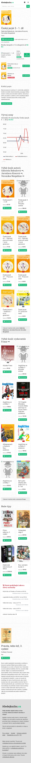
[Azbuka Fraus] (7, 354)
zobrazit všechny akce (9, 614)
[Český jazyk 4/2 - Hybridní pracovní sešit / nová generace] (23, 225)
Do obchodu (27, 55)
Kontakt (13, 733)
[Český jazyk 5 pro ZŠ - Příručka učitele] (23, 188)
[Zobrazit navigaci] (28, 2)
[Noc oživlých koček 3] (23, 554)
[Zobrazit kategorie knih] (24, 2)
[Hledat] (28, 6)
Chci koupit (8, 208)
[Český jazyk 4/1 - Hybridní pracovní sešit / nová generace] (7, 225)
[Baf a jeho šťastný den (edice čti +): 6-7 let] (23, 469)
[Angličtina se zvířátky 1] (7, 391)
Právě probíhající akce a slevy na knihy (13, 586)
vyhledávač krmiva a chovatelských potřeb (14, 743)
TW (20, 735)
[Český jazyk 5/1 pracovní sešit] (23, 298)
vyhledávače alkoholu (8, 757)
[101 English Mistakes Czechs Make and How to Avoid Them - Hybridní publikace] (23, 391)
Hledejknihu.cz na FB (12, 735)
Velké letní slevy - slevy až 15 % (12, 603)
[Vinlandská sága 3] (23, 519)
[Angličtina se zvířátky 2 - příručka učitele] (23, 354)
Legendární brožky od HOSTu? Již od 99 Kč (15, 597)
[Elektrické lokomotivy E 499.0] (7, 554)
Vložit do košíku (8, 39)
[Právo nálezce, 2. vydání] (7, 519)
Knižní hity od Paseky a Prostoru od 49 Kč (14, 591)
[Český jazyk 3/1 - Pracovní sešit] (7, 263)
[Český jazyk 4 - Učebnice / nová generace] (7, 298)
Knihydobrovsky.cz (16, 593)
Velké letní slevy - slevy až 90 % (12, 608)
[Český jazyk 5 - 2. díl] (7, 188)
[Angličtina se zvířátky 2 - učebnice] (23, 433)
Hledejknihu (7, 2)
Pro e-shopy (5, 733)
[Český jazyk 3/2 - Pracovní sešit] (23, 263)
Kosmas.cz (18, 604)
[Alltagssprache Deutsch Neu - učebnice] (7, 433)
